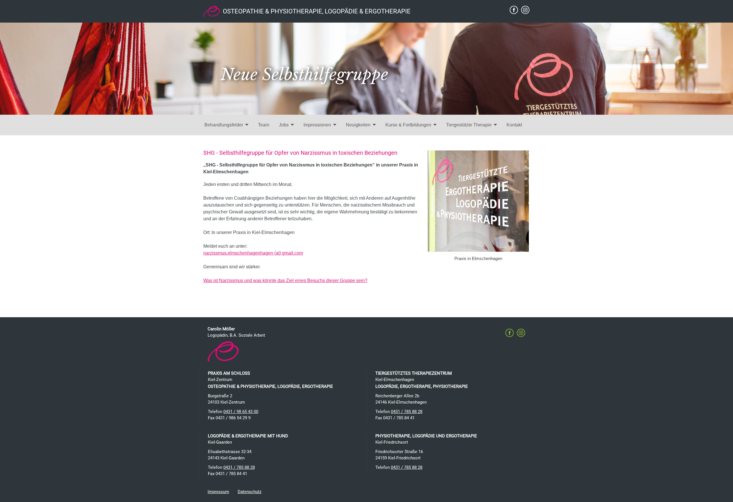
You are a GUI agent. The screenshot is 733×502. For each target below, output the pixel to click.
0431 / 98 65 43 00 (240, 411)
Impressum (218, 491)
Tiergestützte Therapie (469, 124)
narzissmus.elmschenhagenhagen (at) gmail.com (253, 253)
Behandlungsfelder (223, 124)
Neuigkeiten (358, 124)
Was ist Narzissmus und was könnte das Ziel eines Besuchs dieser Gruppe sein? (285, 280)
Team (263, 124)
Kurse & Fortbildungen (408, 124)
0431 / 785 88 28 (406, 411)
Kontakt (514, 124)
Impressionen (317, 124)
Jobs (284, 124)
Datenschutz (249, 491)
